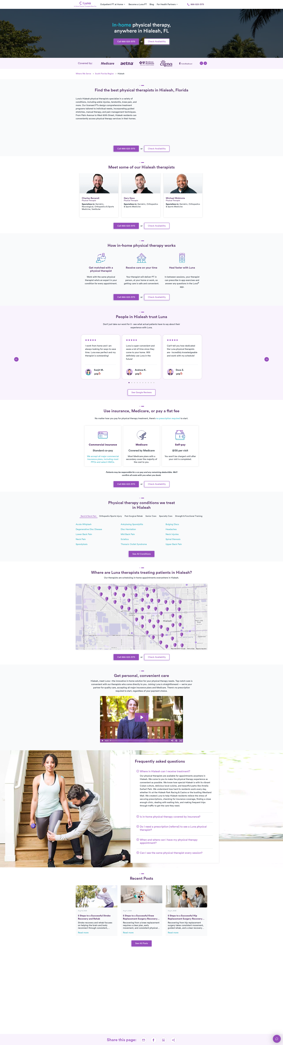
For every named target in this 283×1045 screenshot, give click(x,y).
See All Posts (141, 943)
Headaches (171, 529)
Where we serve (83, 74)
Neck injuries (172, 534)
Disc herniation (128, 529)
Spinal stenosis (173, 539)
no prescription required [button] (168, 418)
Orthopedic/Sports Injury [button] (110, 516)
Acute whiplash (83, 524)
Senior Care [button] (150, 516)
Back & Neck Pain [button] (88, 516)
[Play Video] (102, 741)
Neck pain (81, 539)
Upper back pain (174, 544)
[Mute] (172, 741)
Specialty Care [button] (165, 516)
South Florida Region (104, 74)
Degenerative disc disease (89, 529)
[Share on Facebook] (153, 1040)
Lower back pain (84, 534)
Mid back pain (128, 534)
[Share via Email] (143, 1040)
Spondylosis (81, 544)
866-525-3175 (197, 4)
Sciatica (125, 539)
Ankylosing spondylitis (132, 524)
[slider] (139, 741)
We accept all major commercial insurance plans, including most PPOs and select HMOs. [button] (103, 459)
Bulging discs (172, 524)
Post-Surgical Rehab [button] (134, 516)
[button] (201, 63)
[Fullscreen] (181, 741)
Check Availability (157, 41)
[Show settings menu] (176, 741)
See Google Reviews (141, 392)
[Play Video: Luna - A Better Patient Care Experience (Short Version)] (141, 717)
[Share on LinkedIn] (163, 1040)
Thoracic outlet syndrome (134, 544)
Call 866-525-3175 (126, 41)
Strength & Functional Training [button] (188, 516)
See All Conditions (141, 554)
